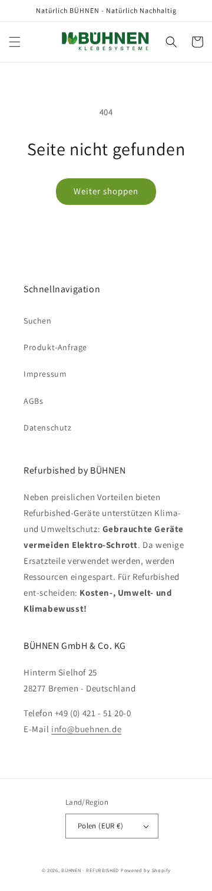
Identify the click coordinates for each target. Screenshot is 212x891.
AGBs (33, 401)
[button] (15, 42)
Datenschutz (48, 427)
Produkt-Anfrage (55, 347)
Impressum (45, 373)
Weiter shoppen (106, 191)
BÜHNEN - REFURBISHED (90, 870)
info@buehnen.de (86, 729)
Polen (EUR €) (100, 826)
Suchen (38, 320)
